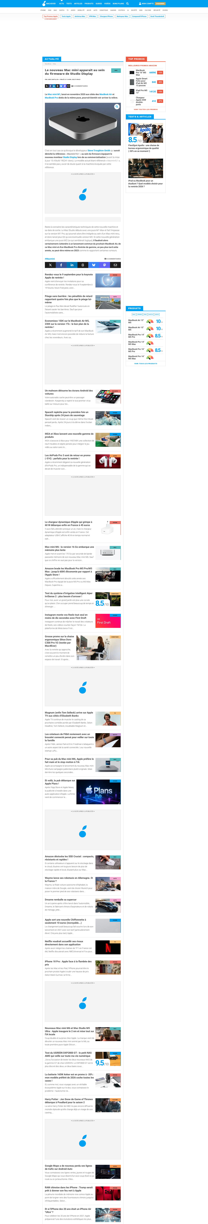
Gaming (113, 10)
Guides (99, 4)
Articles (78, 4)
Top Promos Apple (51, 16)
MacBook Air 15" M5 (136, 328)
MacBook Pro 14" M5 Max (136, 343)
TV (67, 10)
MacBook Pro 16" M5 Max (136, 357)
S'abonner (160, 4)
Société (134, 10)
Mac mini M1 (54, 94)
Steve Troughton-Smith (99, 150)
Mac (55, 10)
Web (140, 10)
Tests (69, 4)
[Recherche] (127, 3)
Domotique (104, 10)
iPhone (43, 10)
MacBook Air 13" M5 (136, 321)
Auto (95, 10)
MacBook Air (105, 94)
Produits (89, 4)
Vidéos (107, 4)
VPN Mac (92, 16)
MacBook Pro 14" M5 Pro (136, 335)
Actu (61, 4)
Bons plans (118, 4)
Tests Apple (66, 16)
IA (128, 10)
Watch (61, 10)
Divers (165, 10)
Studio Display (70, 157)
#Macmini (50, 259)
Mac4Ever (48, 64)
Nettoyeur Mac (122, 16)
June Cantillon (53, 79)
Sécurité (156, 10)
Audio (73, 10)
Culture (148, 10)
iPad (49, 10)
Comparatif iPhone (139, 16)
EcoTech (121, 10)
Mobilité (81, 10)
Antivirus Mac (80, 16)
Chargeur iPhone (106, 16)
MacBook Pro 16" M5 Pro (136, 350)
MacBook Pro (51, 97)
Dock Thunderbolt (157, 16)
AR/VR (89, 10)
